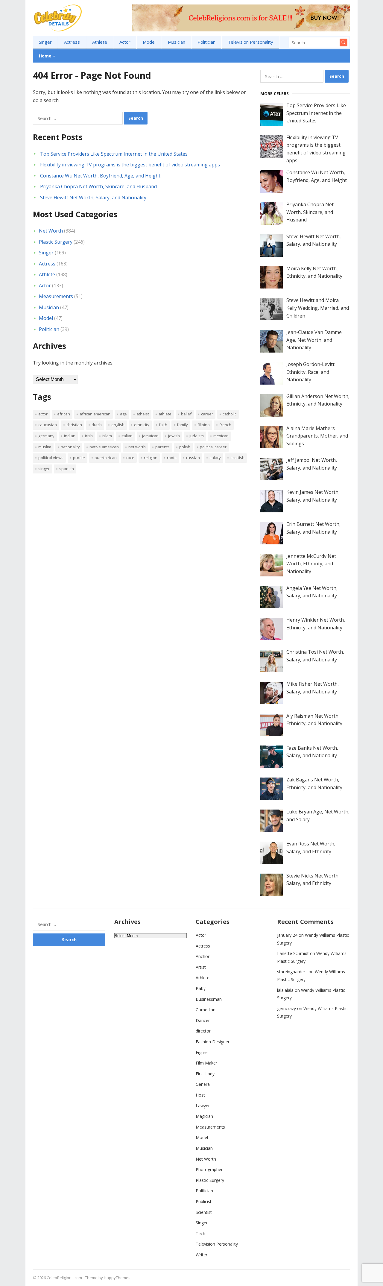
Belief (186, 414)
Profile (79, 457)
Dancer (203, 1020)
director (203, 1031)
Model (149, 42)
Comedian (205, 1009)
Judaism (196, 435)
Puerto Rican (106, 457)
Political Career (213, 447)
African (63, 414)
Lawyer (203, 1106)
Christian (74, 424)
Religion (150, 457)
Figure (202, 1052)
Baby (201, 988)
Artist (201, 967)
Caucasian (47, 424)
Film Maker (206, 1063)
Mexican (221, 435)
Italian (127, 435)
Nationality (70, 447)
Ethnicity (141, 424)
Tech (200, 1233)
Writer (201, 1255)
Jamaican (150, 435)
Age (123, 414)
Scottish (237, 457)
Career (207, 414)
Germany (46, 435)
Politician (206, 42)
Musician (176, 42)
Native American (104, 447)
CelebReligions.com (64, 1277)
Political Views (50, 457)
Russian (193, 457)
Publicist (204, 1201)
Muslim (44, 447)
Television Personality (250, 42)
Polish (184, 447)
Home (45, 56)
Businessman (209, 999)
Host (200, 1095)
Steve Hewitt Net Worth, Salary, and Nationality (93, 197)
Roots (172, 457)
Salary (215, 457)
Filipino (203, 424)
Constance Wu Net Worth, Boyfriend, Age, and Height (100, 175)
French (225, 424)
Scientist (204, 1212)
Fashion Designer (213, 1041)
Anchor (202, 956)
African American (95, 414)
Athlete (99, 42)
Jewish (174, 435)
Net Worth (51, 230)
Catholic (229, 414)
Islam (107, 435)
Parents (162, 447)
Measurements (56, 296)
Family (182, 424)
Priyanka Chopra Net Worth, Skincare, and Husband (98, 186)
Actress (72, 42)
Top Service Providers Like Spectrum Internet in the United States (114, 154)
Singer (45, 42)
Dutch (97, 424)
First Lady (205, 1074)
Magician (204, 1116)
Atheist (142, 414)
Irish (89, 435)
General (203, 1084)
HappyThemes (117, 1277)
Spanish (66, 468)
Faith (163, 424)
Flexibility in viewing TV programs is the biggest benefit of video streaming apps (130, 164)
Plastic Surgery (55, 242)
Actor (124, 42)
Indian (69, 435)
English (117, 424)
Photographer (209, 1169)
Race (130, 457)
